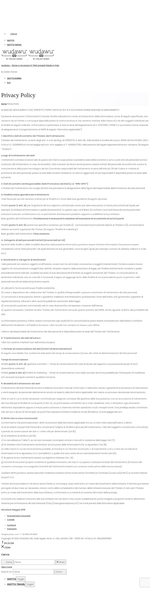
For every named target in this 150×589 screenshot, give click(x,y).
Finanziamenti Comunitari (18, 516)
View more (6, 566)
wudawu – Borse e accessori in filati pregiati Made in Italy (30, 65)
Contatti (10, 519)
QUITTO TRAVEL (14, 45)
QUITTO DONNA (14, 78)
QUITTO (10, 40)
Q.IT (9, 82)
